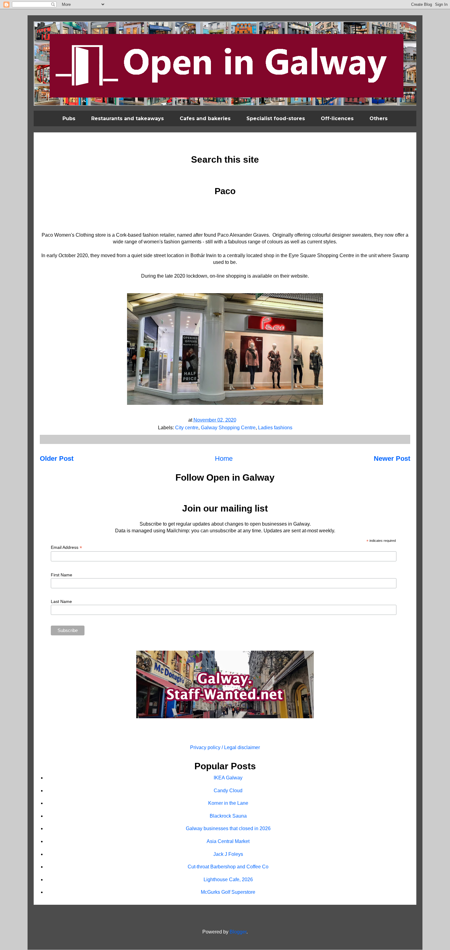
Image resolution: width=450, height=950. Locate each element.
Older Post (56, 458)
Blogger (238, 931)
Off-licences (337, 118)
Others (378, 118)
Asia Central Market (228, 841)
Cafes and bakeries (205, 118)
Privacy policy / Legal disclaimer (225, 747)
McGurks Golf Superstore (228, 892)
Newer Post (392, 458)
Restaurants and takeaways (127, 118)
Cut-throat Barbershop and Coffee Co (228, 866)
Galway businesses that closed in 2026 (228, 828)
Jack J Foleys (228, 854)
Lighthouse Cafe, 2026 (228, 879)
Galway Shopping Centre (228, 427)
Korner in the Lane (228, 803)
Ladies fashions (275, 427)
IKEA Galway (228, 777)
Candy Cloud (228, 790)
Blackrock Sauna (228, 816)
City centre (186, 427)
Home (224, 458)
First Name (61, 574)
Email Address (66, 547)
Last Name (61, 601)
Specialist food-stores (275, 118)
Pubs (68, 118)
